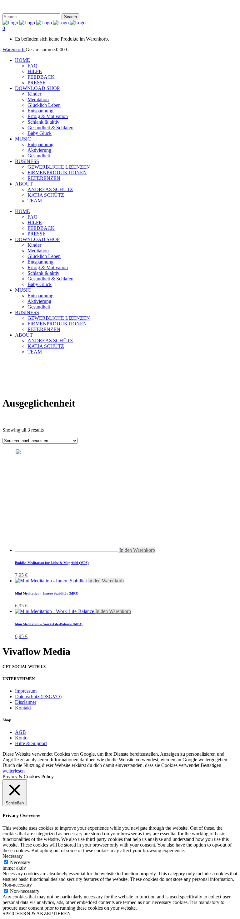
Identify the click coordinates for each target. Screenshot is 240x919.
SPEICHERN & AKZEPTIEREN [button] (36, 913)
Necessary (20, 862)
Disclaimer (25, 702)
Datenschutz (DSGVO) (38, 696)
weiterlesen (13, 770)
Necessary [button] (12, 856)
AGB (20, 732)
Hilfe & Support (31, 743)
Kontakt (23, 707)
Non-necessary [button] (17, 884)
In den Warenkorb (137, 550)
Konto (21, 737)
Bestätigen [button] (211, 765)
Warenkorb (14, 49)
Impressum (26, 691)
